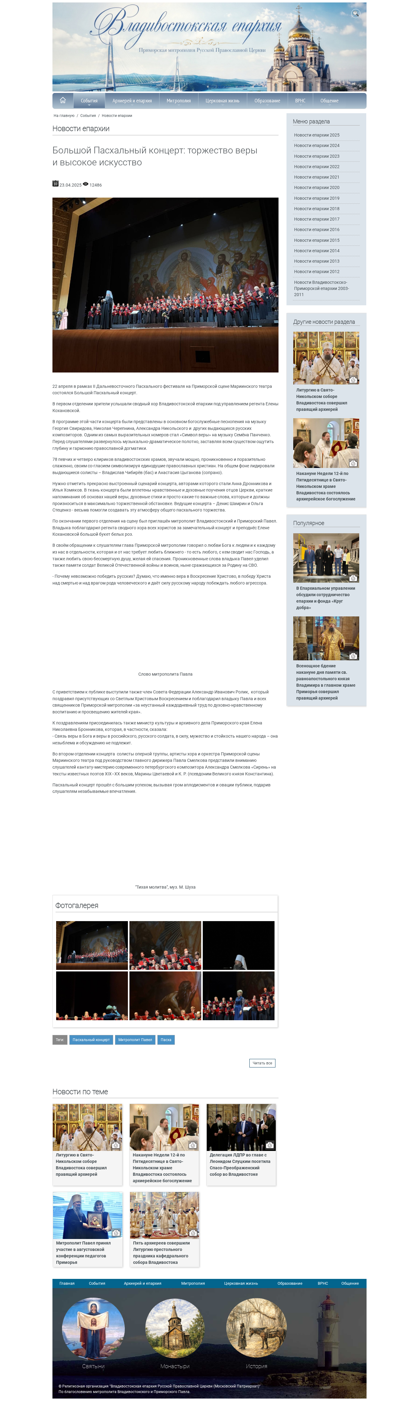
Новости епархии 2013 (317, 261)
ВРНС (300, 100)
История (256, 1366)
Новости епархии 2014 (317, 250)
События (89, 100)
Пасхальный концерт (91, 1040)
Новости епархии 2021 (317, 177)
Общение (330, 100)
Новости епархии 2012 (317, 271)
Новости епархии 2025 (317, 135)
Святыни (93, 1366)
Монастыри (175, 1366)
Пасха (166, 1040)
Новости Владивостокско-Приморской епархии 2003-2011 (321, 288)
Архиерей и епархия (132, 100)
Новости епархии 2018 (317, 208)
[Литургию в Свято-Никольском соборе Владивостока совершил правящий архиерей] (326, 383)
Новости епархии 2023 (317, 156)
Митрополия (179, 100)
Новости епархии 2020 (317, 187)
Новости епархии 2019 (317, 198)
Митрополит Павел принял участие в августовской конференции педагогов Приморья (83, 1253)
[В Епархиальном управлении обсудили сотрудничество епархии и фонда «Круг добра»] (326, 581)
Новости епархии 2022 (317, 166)
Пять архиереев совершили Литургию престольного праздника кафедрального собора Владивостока (161, 1253)
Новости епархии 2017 (317, 219)
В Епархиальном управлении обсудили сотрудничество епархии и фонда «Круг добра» (325, 598)
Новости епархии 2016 (317, 229)
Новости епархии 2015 (317, 240)
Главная (67, 1283)
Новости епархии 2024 (317, 145)
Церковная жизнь (223, 100)
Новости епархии (117, 116)
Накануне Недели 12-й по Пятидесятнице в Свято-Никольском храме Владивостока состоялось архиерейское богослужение (162, 1167)
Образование (267, 100)
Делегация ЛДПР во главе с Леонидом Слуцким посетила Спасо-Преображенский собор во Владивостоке (240, 1164)
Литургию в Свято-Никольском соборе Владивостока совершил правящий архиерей (81, 1164)
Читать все (262, 1063)
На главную (64, 116)
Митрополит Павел (135, 1040)
